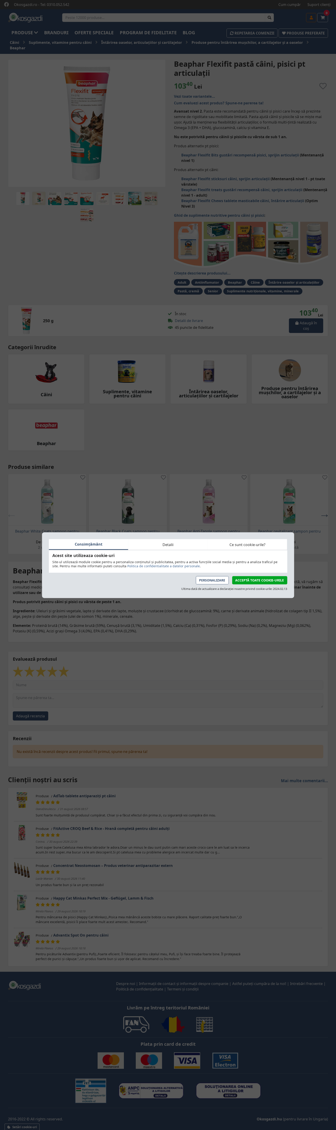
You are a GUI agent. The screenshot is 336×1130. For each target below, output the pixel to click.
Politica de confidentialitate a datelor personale (163, 566)
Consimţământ (88, 544)
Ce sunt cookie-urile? (247, 544)
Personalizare (212, 580)
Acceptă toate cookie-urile (259, 580)
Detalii (168, 544)
